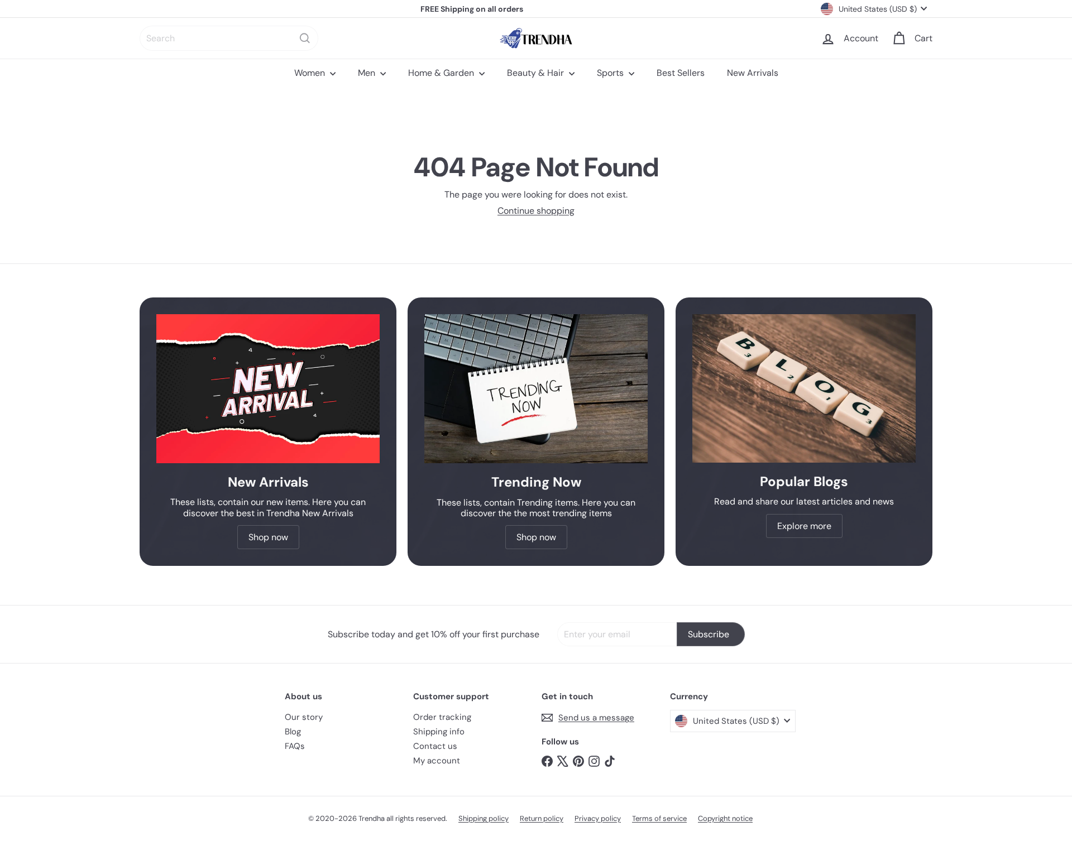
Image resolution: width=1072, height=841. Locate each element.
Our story (304, 717)
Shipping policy (483, 818)
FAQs (295, 746)
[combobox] (229, 38)
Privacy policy (598, 818)
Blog (293, 731)
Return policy (541, 818)
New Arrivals (752, 73)
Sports (611, 73)
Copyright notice (725, 818)
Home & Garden (442, 73)
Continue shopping (536, 211)
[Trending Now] (536, 388)
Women (310, 73)
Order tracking (442, 717)
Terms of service (659, 818)
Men (367, 73)
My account (436, 760)
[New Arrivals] (268, 388)
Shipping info (439, 731)
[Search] (304, 38)
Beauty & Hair (536, 73)
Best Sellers (681, 73)
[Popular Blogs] (804, 388)
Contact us (435, 746)
